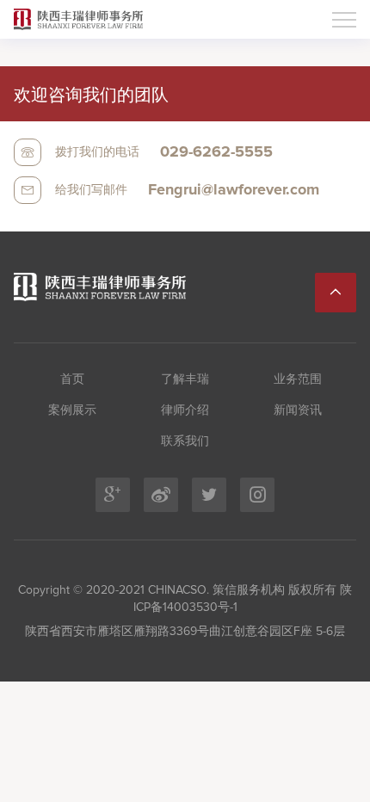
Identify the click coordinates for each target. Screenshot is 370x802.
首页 (72, 379)
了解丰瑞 (185, 379)
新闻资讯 (298, 410)
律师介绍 (185, 410)
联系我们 (185, 441)
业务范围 (298, 379)
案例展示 (72, 410)
